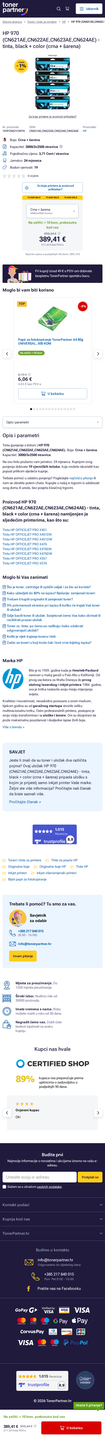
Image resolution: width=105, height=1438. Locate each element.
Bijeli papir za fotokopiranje (27, 879)
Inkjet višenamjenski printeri (56, 873)
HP (64, 21)
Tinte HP (82, 866)
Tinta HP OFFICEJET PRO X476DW (27, 554)
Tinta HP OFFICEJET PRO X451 (25, 530)
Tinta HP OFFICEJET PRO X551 (25, 558)
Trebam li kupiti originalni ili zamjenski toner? (40, 599)
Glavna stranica (12, 21)
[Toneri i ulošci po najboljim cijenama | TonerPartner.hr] (15, 8)
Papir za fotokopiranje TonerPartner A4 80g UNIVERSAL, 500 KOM (50, 341)
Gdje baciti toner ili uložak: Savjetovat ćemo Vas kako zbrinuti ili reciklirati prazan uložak (53, 618)
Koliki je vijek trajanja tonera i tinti (31, 636)
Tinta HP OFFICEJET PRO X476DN (27, 549)
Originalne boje (19, 866)
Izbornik (92, 9)
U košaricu (75, 1428)
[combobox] (52, 211)
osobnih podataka (49, 1187)
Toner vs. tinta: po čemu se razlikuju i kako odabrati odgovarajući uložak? (45, 628)
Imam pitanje (23, 956)
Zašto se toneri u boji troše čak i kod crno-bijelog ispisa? (49, 643)
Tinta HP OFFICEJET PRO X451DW (27, 539)
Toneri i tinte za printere (42, 21)
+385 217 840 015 (31, 931)
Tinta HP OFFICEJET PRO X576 (25, 563)
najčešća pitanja (81, 478)
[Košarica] (67, 8)
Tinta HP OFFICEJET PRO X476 (25, 544)
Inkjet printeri (17, 873)
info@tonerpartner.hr (34, 944)
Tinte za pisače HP (64, 860)
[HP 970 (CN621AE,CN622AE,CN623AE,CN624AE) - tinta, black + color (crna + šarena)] (52, 108)
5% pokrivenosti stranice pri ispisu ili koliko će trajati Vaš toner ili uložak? (53, 607)
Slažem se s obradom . (34, 1187)
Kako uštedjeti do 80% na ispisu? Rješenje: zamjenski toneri (51, 593)
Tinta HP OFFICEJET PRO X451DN (27, 534)
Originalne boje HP (53, 866)
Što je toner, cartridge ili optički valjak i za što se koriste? (49, 587)
